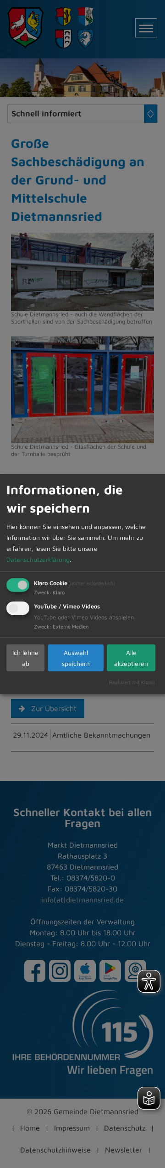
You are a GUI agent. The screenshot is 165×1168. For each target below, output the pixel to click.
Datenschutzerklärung (38, 559)
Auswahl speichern (76, 657)
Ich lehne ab (25, 657)
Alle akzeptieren (131, 657)
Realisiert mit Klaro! (132, 682)
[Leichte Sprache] (149, 1098)
